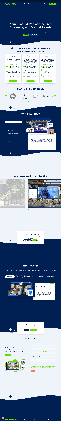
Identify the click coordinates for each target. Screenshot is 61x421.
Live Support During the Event (40, 276)
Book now (8, 355)
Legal (39, 419)
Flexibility (9, 141)
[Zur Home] (11, 4)
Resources (41, 3)
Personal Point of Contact (19, 276)
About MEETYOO (32, 419)
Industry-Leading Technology (11, 124)
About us (46, 3)
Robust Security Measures (11, 130)
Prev (6, 95)
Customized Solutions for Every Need (13, 133)
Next (55, 95)
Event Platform (27, 3)
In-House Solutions (10, 136)
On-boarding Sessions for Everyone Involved (29, 276)
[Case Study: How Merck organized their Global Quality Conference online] (24, 96)
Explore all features (27, 240)
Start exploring (13, 81)
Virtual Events (34, 3)
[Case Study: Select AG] (47, 96)
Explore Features (34, 34)
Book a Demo (52, 3)
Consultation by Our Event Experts (10, 276)
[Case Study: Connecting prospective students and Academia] (35, 96)
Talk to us (26, 34)
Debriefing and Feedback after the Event (50, 276)
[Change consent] (3, 418)
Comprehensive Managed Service (12, 127)
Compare (48, 419)
